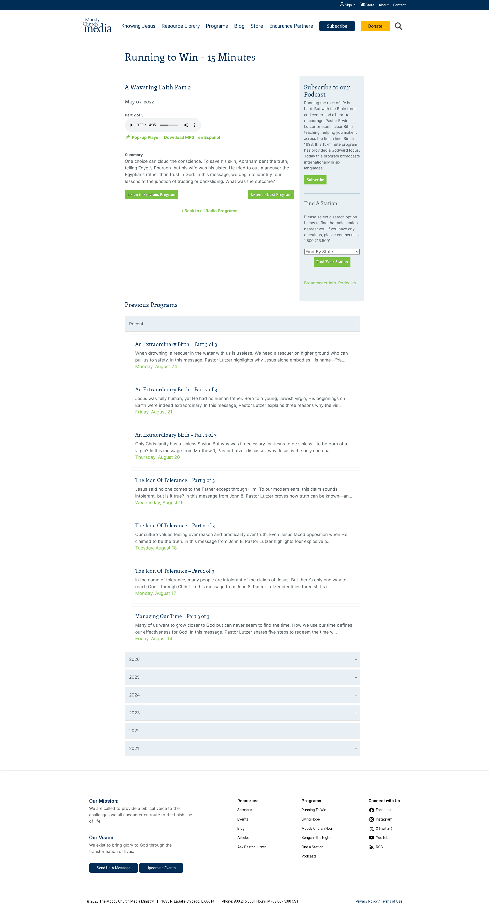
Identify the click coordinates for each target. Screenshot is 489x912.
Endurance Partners (291, 26)
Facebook (383, 810)
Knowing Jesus (138, 26)
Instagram (384, 819)
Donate (375, 26)
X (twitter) (384, 828)
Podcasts (347, 282)
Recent (136, 323)
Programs (217, 26)
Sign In (350, 5)
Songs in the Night (316, 838)
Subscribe (337, 26)
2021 (134, 748)
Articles (243, 838)
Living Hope (311, 819)
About (384, 5)
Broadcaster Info (318, 282)
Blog (239, 26)
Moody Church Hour (317, 828)
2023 (134, 712)
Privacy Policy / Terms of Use (379, 901)
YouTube (383, 838)
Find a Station (312, 847)
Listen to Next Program (271, 194)
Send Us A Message (113, 868)
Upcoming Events (161, 868)
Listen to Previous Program (151, 194)
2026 (134, 659)
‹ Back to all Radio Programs (209, 210)
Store (370, 5)
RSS (379, 847)
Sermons (244, 810)
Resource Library (180, 26)
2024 (134, 695)
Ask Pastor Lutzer (251, 847)
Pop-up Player (146, 137)
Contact (399, 5)
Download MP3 (179, 137)
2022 (134, 730)
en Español (209, 137)
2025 (134, 677)
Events (242, 819)
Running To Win (314, 810)
